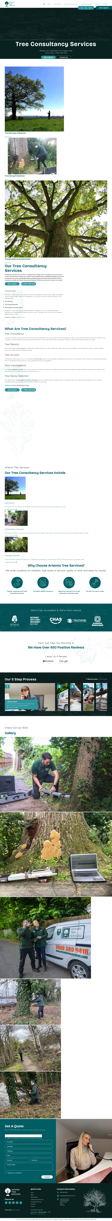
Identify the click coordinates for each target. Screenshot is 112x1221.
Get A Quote (103, 8)
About (49, 4)
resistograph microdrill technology (26, 380)
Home (32, 1192)
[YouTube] (17, 1202)
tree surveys (38, 359)
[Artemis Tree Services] (10, 3)
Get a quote (12, 284)
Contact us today (10, 317)
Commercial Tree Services (70, 4)
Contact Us (63, 57)
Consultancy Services (86, 4)
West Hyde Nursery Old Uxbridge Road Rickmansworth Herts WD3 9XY (64, 1202)
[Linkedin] (20, 1202)
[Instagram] (13, 1202)
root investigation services (15, 369)
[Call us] (82, 8)
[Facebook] (9, 1202)
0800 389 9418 (61, 53)
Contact (105, 4)
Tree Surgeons (57, 4)
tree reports (21, 348)
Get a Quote (48, 57)
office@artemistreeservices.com (67, 1195)
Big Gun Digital (16, 1210)
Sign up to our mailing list (15, 1173)
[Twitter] (6, 1202)
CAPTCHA (7, 1175)
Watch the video (92, 679)
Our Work (97, 4)
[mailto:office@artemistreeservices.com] (90, 8)
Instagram (7, 1133)
